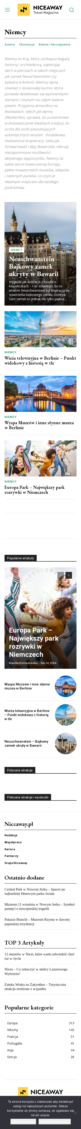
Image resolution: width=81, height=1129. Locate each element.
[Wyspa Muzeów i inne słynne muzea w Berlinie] (40, 394)
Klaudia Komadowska (23, 663)
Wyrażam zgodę (23, 1121)
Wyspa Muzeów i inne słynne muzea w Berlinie (39, 425)
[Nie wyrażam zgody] (75, 1112)
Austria (9, 44)
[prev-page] (60, 575)
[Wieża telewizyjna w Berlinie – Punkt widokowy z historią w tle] (40, 329)
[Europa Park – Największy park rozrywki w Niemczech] (40, 458)
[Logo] (40, 10)
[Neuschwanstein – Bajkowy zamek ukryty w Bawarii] (65, 743)
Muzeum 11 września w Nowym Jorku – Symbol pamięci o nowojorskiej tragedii (39, 906)
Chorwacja (27, 44)
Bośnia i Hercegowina (54, 44)
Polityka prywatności (54, 1121)
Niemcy (16, 250)
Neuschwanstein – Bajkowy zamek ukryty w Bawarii (34, 266)
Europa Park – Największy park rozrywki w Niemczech (34, 489)
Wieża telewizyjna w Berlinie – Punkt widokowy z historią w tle (40, 360)
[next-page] (68, 575)
